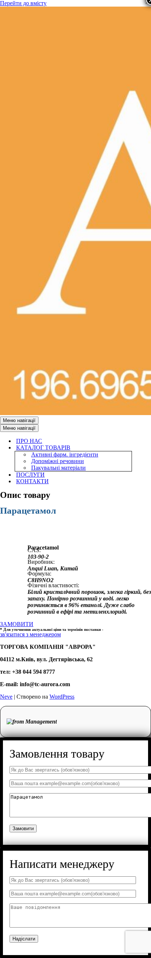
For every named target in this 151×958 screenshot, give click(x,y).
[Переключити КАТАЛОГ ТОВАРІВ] (128, 448)
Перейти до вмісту (23, 3)
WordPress (61, 696)
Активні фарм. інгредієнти (64, 454)
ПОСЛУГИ (30, 474)
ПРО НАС (29, 441)
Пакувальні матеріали (58, 468)
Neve (6, 696)
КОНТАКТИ (32, 481)
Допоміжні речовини (57, 461)
